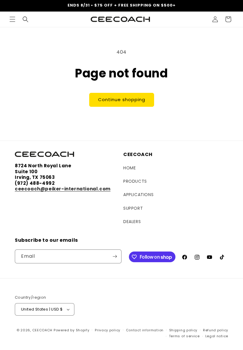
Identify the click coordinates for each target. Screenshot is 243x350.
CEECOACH (42, 330)
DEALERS (132, 222)
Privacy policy (107, 330)
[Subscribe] (114, 256)
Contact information (145, 330)
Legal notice (216, 336)
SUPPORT (133, 208)
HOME (129, 168)
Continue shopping (121, 99)
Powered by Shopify (71, 330)
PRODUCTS (135, 181)
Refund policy (215, 330)
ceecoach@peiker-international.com (63, 189)
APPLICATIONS (138, 195)
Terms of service (184, 336)
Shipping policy (183, 330)
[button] (12, 19)
